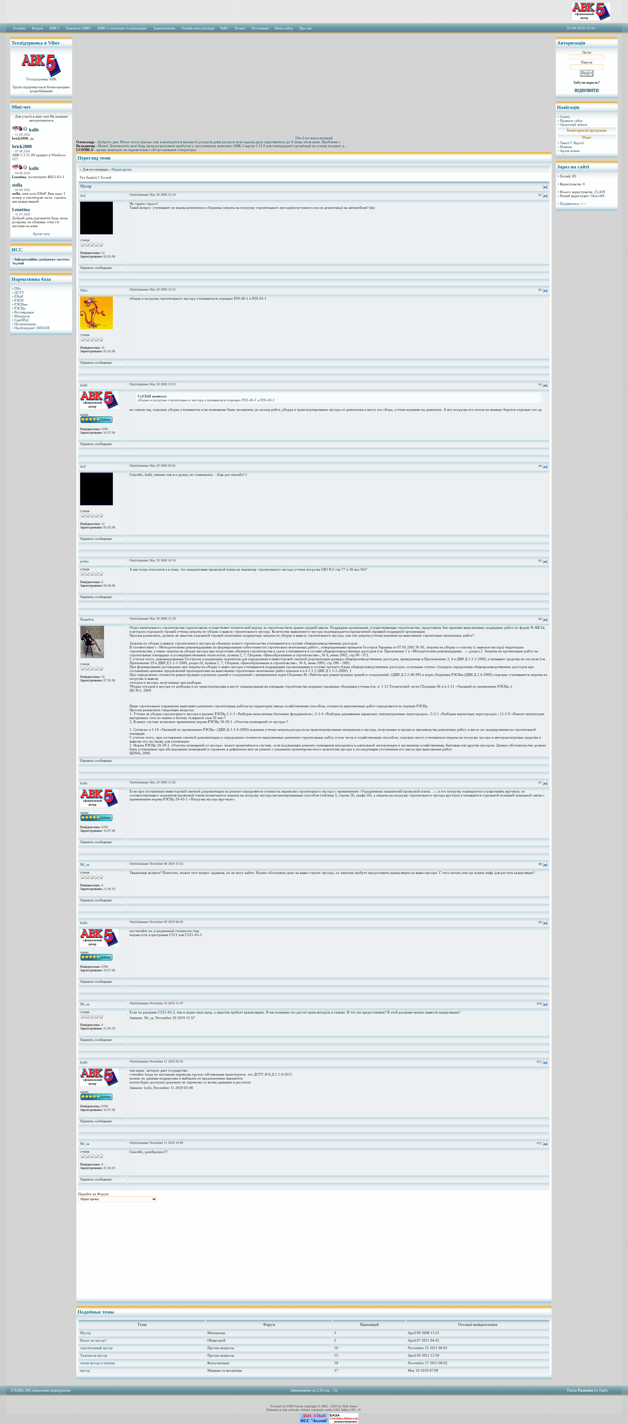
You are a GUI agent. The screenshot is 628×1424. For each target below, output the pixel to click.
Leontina (21, 209)
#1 (540, 195)
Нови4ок (87, 619)
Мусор (85, 1333)
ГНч (17, 289)
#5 (540, 560)
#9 (540, 922)
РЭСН (19, 300)
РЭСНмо (21, 304)
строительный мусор (96, 1348)
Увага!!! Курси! (572, 143)
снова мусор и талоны (97, 1363)
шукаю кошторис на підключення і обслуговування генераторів (146, 150)
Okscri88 (597, 196)
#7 (540, 782)
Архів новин (570, 151)
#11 (539, 1062)
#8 (540, 864)
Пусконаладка (25, 324)
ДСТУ (19, 292)
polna (84, 561)
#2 (540, 290)
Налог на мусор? (93, 1340)
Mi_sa (84, 864)
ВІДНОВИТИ (587, 90)
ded (83, 195)
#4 (540, 466)
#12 (539, 1143)
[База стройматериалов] (343, 1422)
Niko (84, 290)
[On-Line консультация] (314, 138)
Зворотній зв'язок (573, 124)
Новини (566, 147)
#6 (540, 619)
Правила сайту (571, 121)
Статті (565, 117)
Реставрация (24, 312)
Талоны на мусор (93, 1355)
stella (17, 185)
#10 (539, 1003)
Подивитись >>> (573, 204)
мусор (85, 1370)
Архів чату (41, 234)
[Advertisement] (41, 440)
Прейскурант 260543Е (32, 328)
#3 (540, 384)
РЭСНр (20, 308)
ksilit (34, 129)
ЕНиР (18, 296)
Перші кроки (121, 169)
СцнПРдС (21, 320)
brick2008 (22, 146)
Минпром (22, 316)
